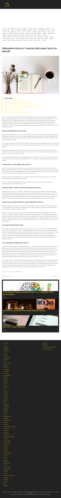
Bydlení (19, 28)
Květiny (44, 31)
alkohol (57, 276)
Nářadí (9, 35)
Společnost (33, 38)
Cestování (24, 28)
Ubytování (51, 38)
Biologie (13, 28)
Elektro (12, 30)
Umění (4, 40)
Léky (53, 31)
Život (39, 40)
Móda (31, 33)
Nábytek (44, 33)
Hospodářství (41, 30)
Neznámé (27, 35)
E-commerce (6, 30)
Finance (18, 30)
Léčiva (48, 31)
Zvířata (44, 40)
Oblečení (39, 35)
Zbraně (31, 40)
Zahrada (25, 40)
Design (35, 28)
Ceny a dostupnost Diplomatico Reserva (17, 112)
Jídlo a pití (13, 31)
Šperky (27, 38)
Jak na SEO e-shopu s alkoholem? (14, 327)
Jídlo (8, 31)
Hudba (53, 30)
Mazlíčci (17, 33)
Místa (27, 33)
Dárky (30, 28)
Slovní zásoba (6, 38)
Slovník (13, 38)
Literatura (5, 33)
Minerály (22, 33)
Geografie (23, 30)
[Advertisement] (30, 18)
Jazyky (4, 31)
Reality (35, 36)
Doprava (47, 28)
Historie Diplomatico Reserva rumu (16, 100)
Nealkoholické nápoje (18, 35)
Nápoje (4, 35)
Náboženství (37, 33)
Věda (8, 40)
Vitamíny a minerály (16, 40)
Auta (9, 28)
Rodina (46, 36)
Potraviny (45, 35)
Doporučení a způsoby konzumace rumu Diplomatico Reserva (24, 107)
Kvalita (39, 31)
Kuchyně (28, 31)
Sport (38, 38)
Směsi (22, 38)
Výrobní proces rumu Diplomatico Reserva (18, 103)
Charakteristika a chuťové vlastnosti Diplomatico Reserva (22, 105)
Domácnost (41, 28)
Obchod (33, 35)
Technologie (44, 38)
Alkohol (5, 28)
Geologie (29, 30)
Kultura (34, 31)
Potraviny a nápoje (7, 36)
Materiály (11, 33)
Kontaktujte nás (17, 271)
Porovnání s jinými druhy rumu (15, 109)
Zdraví (35, 40)
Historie (35, 30)
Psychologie (22, 36)
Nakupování (51, 33)
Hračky (48, 30)
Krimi (23, 31)
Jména (19, 31)
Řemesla (41, 36)
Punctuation (29, 36)
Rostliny (51, 36)
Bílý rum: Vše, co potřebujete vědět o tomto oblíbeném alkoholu (24, 310)
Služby (18, 38)
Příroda (15, 36)
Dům (52, 28)
